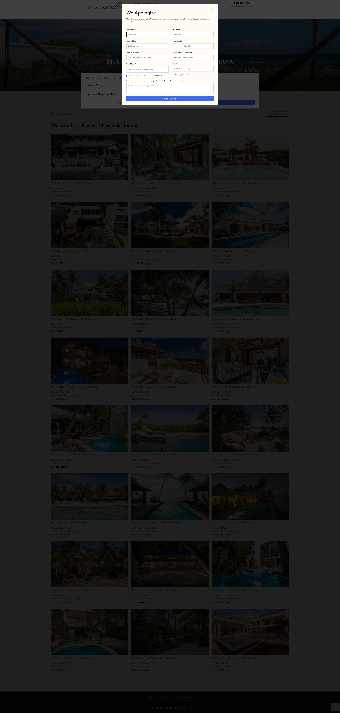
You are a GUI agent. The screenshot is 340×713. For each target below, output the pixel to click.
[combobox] (193, 57)
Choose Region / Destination (182, 52)
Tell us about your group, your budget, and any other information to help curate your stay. (158, 81)
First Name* (130, 30)
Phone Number (177, 41)
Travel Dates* (131, 64)
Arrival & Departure (158, 70)
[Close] (212, 9)
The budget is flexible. (182, 75)
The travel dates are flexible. (139, 76)
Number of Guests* (133, 52)
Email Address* (131, 41)
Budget (174, 64)
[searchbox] (193, 57)
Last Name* (176, 30)
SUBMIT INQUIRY (170, 99)
